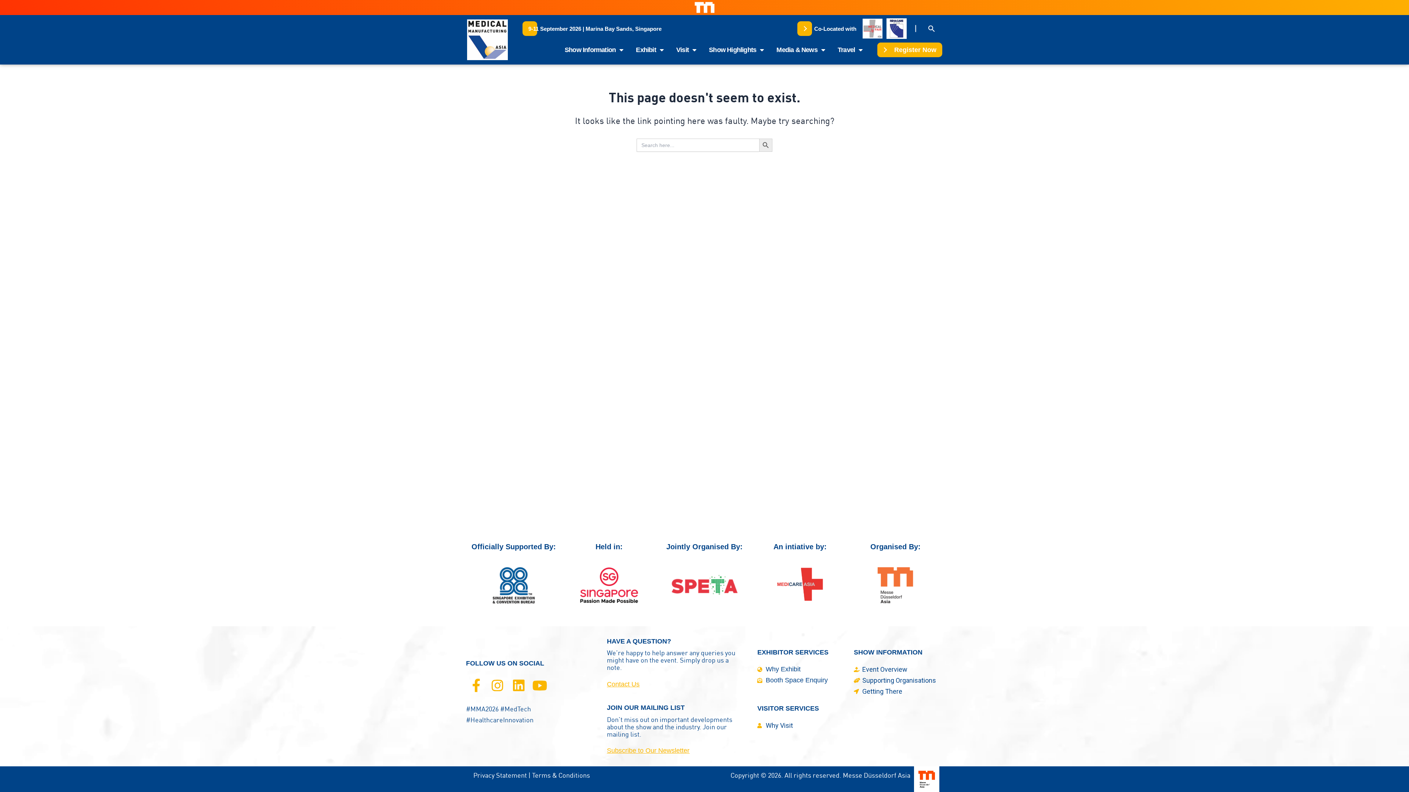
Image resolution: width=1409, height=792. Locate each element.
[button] (595, 28)
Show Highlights (732, 50)
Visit (682, 50)
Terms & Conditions (561, 775)
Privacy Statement (500, 775)
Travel (846, 50)
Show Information (590, 50)
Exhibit (646, 50)
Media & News (796, 50)
